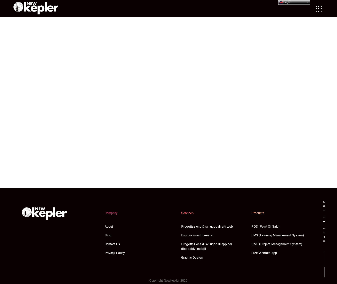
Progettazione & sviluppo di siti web (207, 226)
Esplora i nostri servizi (197, 235)
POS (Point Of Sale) (265, 226)
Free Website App (264, 253)
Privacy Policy (115, 253)
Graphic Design (192, 257)
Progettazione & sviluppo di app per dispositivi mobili (206, 246)
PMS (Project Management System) (276, 244)
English (287, 2)
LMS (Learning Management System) (277, 235)
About (109, 226)
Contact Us (112, 244)
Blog (108, 235)
